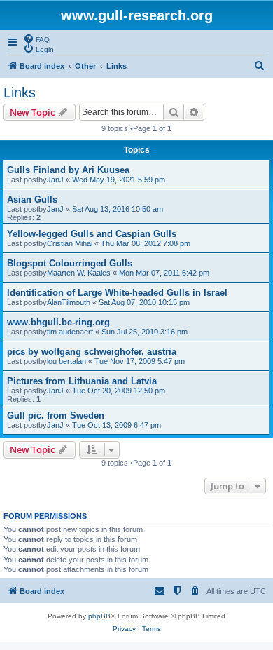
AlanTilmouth (68, 302)
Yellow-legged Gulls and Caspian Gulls (91, 234)
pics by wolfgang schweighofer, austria (91, 351)
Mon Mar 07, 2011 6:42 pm (164, 273)
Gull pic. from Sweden (55, 415)
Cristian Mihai (69, 243)
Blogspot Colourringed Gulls (69, 263)
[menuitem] (36, 38)
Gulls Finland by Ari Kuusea (68, 170)
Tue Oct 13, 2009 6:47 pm (116, 425)
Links (20, 92)
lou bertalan (66, 361)
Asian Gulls (32, 199)
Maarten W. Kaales (79, 273)
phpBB (99, 616)
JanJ (55, 179)
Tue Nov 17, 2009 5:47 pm (139, 361)
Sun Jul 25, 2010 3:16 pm (145, 331)
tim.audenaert (70, 331)
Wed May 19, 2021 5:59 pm (118, 179)
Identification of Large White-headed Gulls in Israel (117, 292)
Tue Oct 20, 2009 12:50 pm (118, 390)
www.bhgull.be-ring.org (58, 322)
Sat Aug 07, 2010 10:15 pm (144, 302)
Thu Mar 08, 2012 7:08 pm (145, 243)
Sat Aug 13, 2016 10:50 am (117, 209)
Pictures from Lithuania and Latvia (82, 381)
